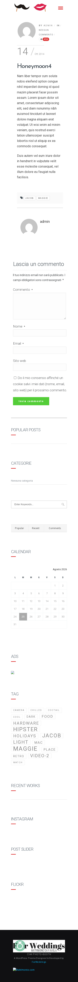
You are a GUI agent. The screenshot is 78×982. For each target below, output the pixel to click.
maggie (43, 198)
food (47, 716)
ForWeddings (39, 961)
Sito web (19, 361)
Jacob (29, 198)
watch (18, 762)
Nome (19, 326)
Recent (35, 528)
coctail (54, 710)
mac (38, 742)
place (50, 749)
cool (17, 717)
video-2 (39, 755)
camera (18, 710)
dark (31, 716)
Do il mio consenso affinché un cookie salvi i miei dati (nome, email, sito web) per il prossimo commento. (40, 384)
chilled (36, 710)
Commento (23, 290)
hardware (26, 723)
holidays (24, 736)
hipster (25, 729)
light (20, 742)
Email (18, 343)
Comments (55, 528)
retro (18, 756)
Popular (19, 528)
